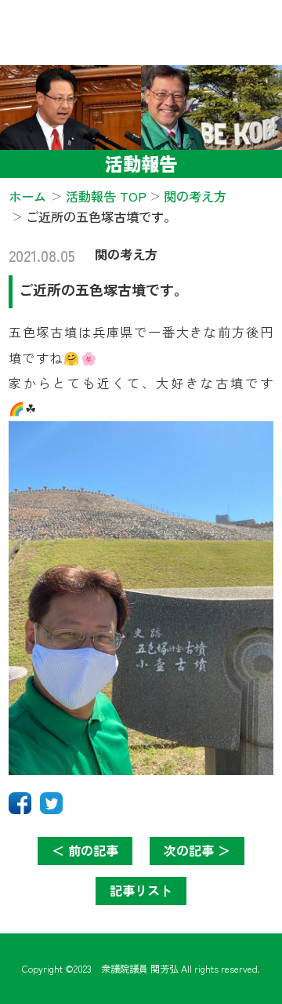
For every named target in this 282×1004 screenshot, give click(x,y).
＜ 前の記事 (85, 850)
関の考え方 (126, 254)
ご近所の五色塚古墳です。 (103, 289)
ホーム (27, 196)
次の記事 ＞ (197, 850)
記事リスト (141, 890)
